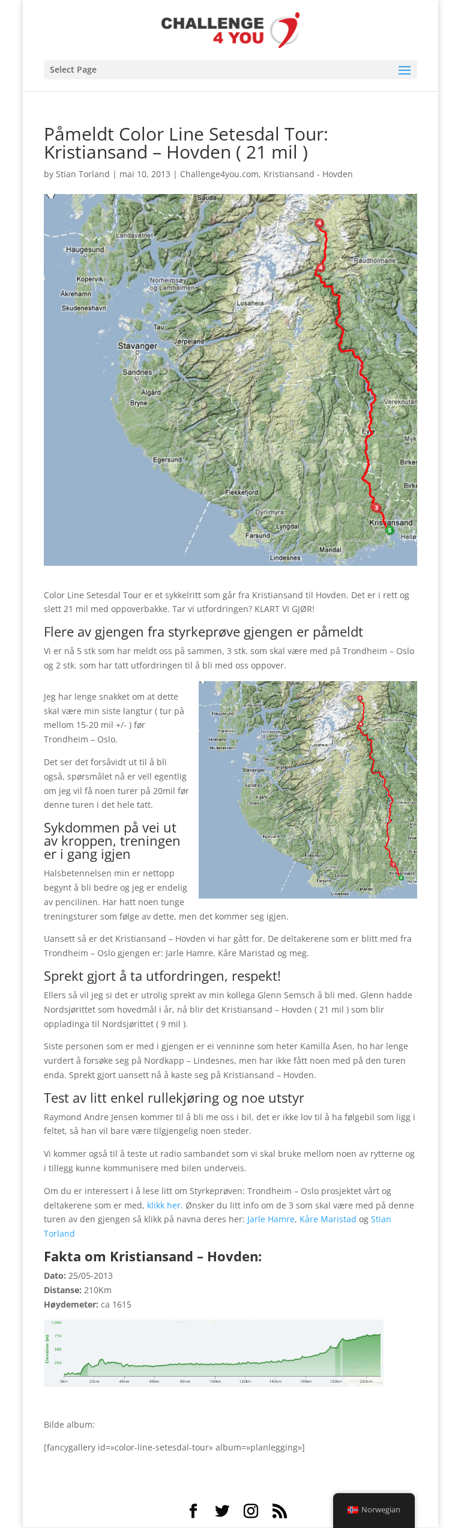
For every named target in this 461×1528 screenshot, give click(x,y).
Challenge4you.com (219, 174)
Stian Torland (83, 174)
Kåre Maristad (328, 1219)
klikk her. (165, 1205)
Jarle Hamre (271, 1219)
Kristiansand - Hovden (308, 174)
